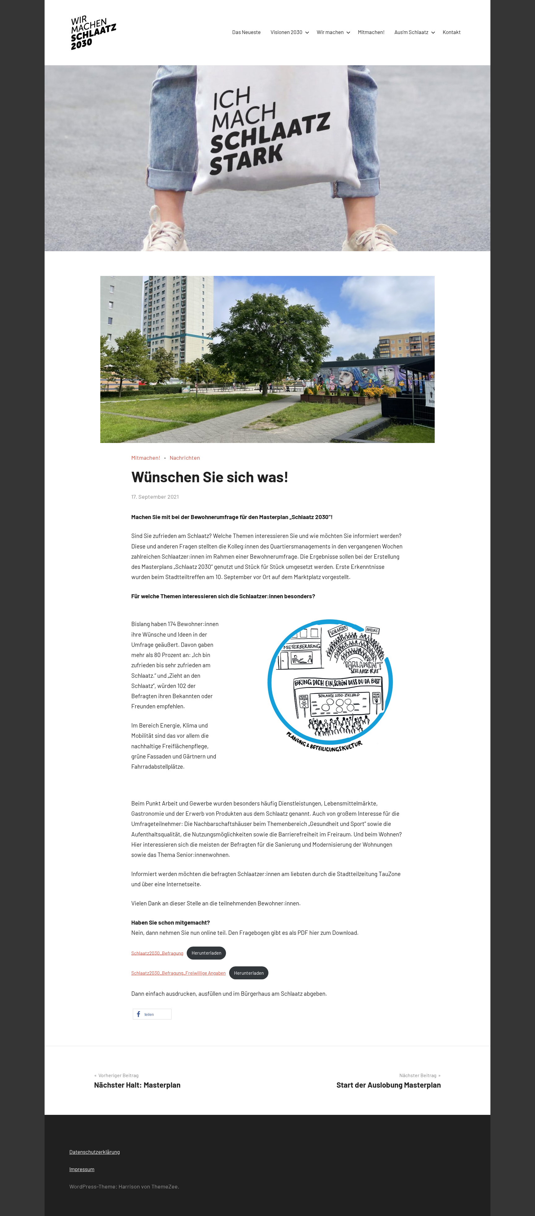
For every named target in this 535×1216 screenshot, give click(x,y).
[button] (152, 1014)
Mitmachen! (371, 32)
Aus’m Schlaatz (411, 32)
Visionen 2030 (286, 32)
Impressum (81, 1169)
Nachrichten (185, 457)
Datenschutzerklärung (94, 1152)
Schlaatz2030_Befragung (157, 953)
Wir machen (330, 32)
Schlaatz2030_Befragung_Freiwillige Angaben (178, 973)
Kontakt (452, 32)
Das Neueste (246, 32)
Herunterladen (206, 953)
